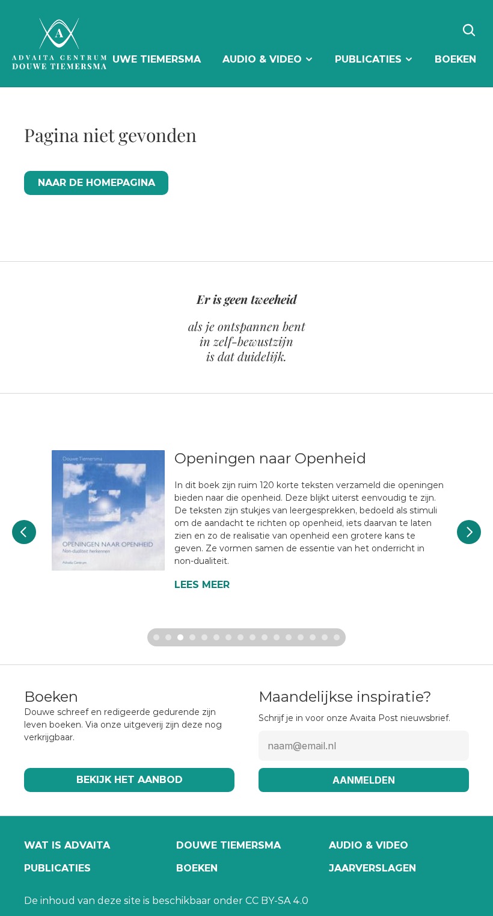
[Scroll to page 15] (325, 637)
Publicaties (57, 868)
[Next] (469, 532)
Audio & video (368, 845)
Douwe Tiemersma (228, 845)
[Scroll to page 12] (289, 637)
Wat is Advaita (67, 845)
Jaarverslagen (372, 868)
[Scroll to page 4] (192, 637)
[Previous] (24, 532)
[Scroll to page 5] (204, 637)
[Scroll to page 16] (338, 637)
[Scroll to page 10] (265, 637)
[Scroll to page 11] (277, 637)
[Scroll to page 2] (168, 637)
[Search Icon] (469, 30)
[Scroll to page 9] (252, 637)
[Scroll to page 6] (216, 637)
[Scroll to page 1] (154, 637)
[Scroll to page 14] (313, 637)
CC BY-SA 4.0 (276, 900)
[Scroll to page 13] (301, 637)
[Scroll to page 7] (228, 637)
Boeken (197, 868)
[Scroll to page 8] (240, 637)
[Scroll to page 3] (180, 637)
